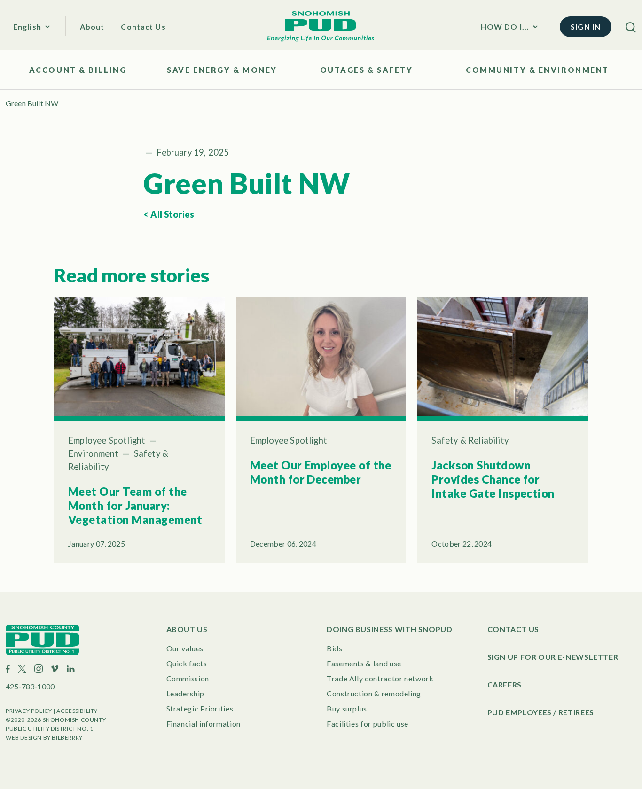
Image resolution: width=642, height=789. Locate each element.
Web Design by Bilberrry (44, 737)
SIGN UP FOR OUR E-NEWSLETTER (553, 656)
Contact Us (143, 26)
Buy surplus (347, 708)
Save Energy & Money (222, 69)
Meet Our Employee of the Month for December (320, 472)
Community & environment (537, 69)
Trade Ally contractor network (380, 678)
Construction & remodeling (374, 693)
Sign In (586, 26)
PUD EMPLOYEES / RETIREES (540, 712)
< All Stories (168, 214)
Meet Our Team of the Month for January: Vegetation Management (135, 505)
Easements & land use (364, 663)
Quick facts (186, 663)
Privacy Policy (29, 710)
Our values (185, 648)
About (92, 26)
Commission (187, 678)
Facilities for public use (367, 723)
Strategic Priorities (200, 708)
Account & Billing (78, 69)
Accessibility (77, 710)
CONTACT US (513, 629)
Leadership (185, 693)
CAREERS (504, 684)
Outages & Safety (366, 69)
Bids (335, 648)
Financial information (203, 723)
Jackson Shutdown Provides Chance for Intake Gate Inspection (493, 479)
